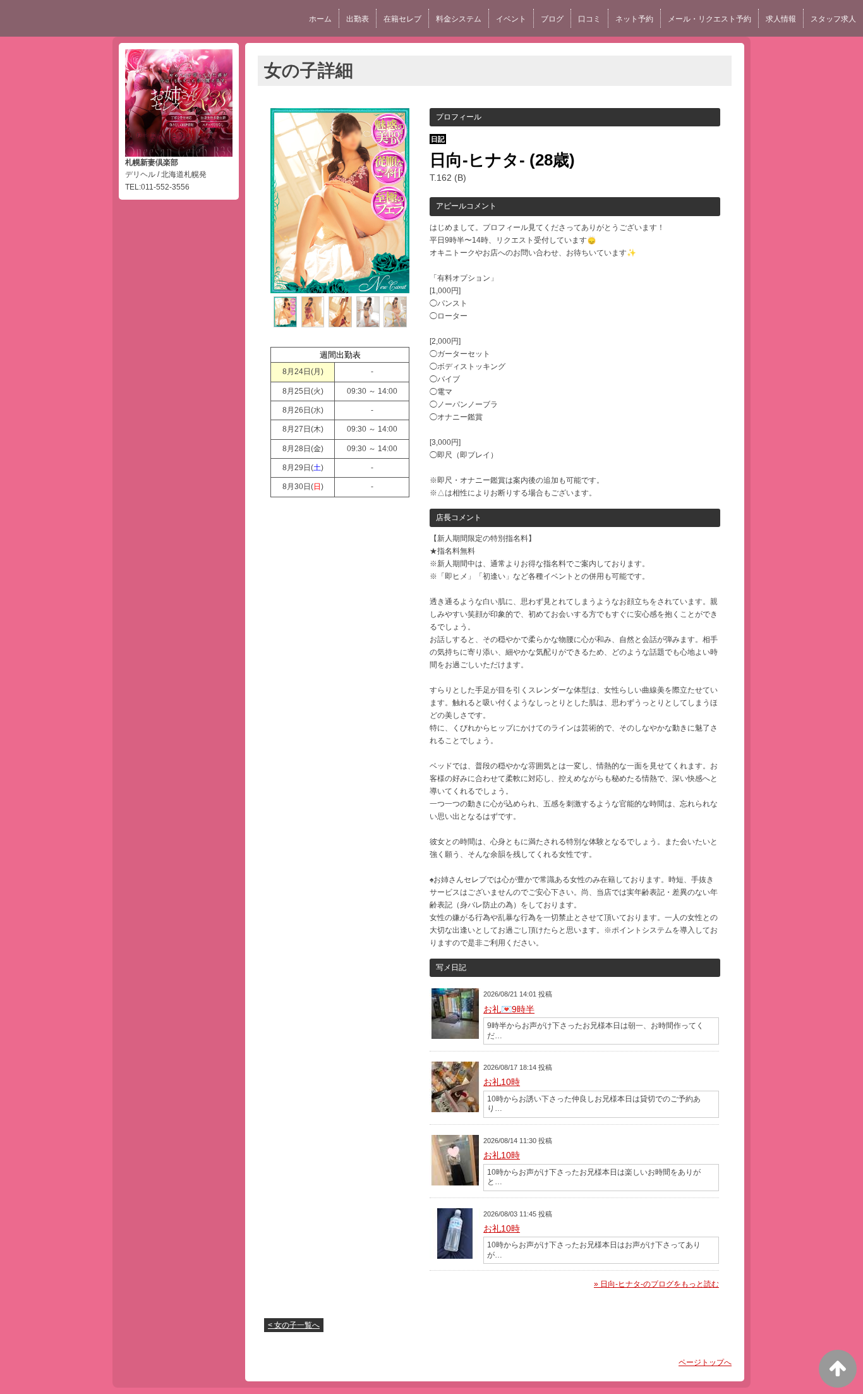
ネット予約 (634, 19)
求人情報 (781, 19)
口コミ (589, 19)
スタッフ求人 (833, 19)
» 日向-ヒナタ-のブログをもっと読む (656, 1284)
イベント (511, 19)
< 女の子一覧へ (294, 1325)
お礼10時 (501, 1082)
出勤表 (357, 19)
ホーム (320, 19)
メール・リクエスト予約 (709, 19)
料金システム (458, 19)
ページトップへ (705, 1362)
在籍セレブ (402, 19)
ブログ (552, 19)
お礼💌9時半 (508, 1009)
